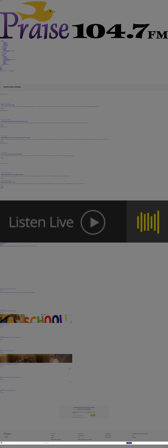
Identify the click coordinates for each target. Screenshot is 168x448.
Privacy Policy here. (46, 442)
